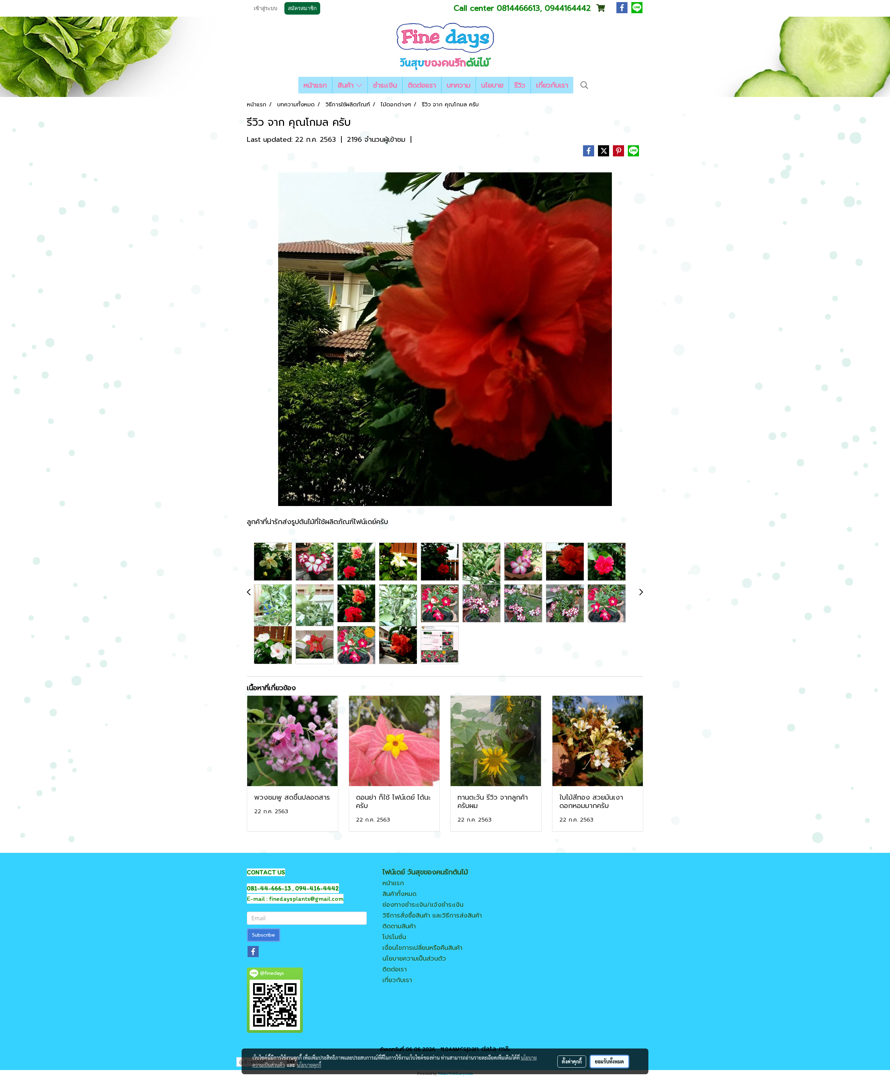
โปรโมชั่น (394, 937)
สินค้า (347, 85)
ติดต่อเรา (394, 969)
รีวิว (519, 85)
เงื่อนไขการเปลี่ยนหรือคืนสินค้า (422, 948)
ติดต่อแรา (422, 85)
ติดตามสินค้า (399, 926)
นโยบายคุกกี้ (309, 1065)
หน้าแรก (315, 85)
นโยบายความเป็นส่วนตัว (414, 958)
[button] (584, 85)
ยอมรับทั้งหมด (609, 1061)
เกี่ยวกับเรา (552, 85)
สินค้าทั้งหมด (399, 894)
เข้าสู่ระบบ (265, 8)
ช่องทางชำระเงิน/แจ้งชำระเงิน (422, 904)
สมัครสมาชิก (302, 8)
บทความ (458, 85)
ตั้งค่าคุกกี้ (572, 1061)
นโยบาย (492, 85)
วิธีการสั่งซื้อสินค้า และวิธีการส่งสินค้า (432, 915)
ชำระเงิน (385, 85)
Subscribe (263, 935)
